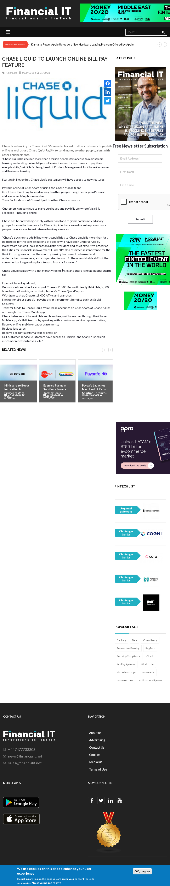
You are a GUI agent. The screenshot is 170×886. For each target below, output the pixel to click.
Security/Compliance (128, 656)
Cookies (94, 754)
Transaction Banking (128, 648)
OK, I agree (142, 871)
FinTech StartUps (126, 672)
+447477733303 (21, 749)
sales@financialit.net (25, 763)
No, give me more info (46, 883)
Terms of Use (98, 769)
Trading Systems (126, 664)
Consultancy (150, 640)
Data (134, 640)
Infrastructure (125, 680)
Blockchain (147, 664)
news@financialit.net (25, 756)
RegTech (150, 648)
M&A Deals (148, 672)
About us (95, 733)
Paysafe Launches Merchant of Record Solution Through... (95, 389)
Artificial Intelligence (150, 680)
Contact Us (96, 747)
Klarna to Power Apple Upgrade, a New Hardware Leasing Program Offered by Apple (82, 44)
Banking (121, 640)
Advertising (97, 740)
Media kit (95, 762)
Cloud (149, 656)
